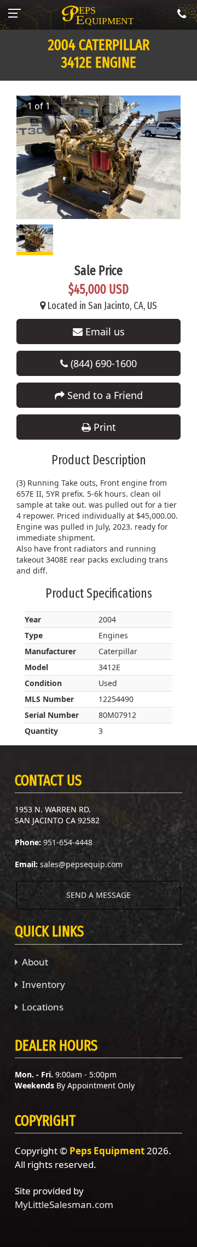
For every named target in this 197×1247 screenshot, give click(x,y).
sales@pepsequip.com (81, 864)
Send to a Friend (104, 395)
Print (103, 427)
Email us (104, 331)
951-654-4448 (67, 842)
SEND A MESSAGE (98, 895)
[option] (98, 157)
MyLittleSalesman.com (64, 1204)
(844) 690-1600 (102, 363)
